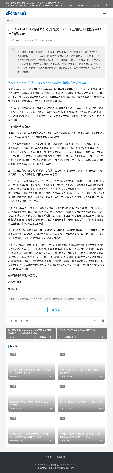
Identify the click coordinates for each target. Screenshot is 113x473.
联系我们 (61, 457)
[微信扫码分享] (10, 320)
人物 (36, 40)
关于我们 (49, 457)
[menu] (104, 12)
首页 (7, 21)
